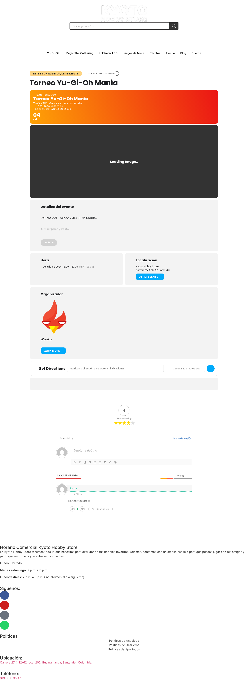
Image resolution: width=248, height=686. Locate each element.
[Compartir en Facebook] (110, 383)
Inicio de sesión (182, 438)
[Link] (115, 462)
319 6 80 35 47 (10, 678)
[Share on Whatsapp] (128, 383)
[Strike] (89, 462)
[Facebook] (4, 595)
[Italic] (79, 462)
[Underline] (84, 462)
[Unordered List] (100, 462)
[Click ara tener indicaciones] (211, 368)
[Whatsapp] (4, 625)
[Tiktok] (4, 615)
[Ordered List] (94, 462)
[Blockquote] (105, 462)
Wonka (46, 339)
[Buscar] (173, 26)
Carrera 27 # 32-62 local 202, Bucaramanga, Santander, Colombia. (46, 662)
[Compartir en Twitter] (119, 383)
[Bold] (74, 462)
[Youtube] (4, 605)
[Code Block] (110, 462)
